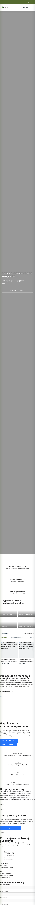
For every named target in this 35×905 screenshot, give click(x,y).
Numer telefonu (4, 891)
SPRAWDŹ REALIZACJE (9, 740)
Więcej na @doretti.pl (6, 691)
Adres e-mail (3, 897)
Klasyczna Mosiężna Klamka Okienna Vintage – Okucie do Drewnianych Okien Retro (8, 660)
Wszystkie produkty (17, 290)
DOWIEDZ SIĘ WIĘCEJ (8, 744)
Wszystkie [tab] (4, 637)
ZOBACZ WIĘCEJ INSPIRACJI (10, 828)
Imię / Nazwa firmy (5, 884)
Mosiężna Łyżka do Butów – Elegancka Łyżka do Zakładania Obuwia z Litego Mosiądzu (27, 660)
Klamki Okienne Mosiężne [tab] (18, 637)
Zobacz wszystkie (28, 633)
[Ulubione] (15, 644)
